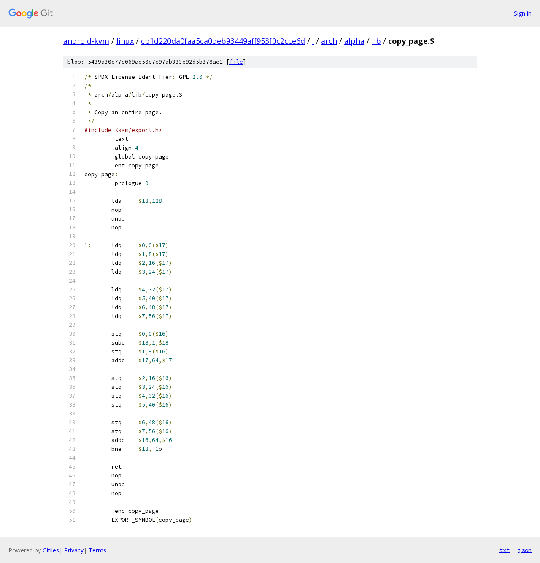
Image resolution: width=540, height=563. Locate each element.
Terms (97, 550)
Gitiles (51, 550)
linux (125, 41)
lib (376, 41)
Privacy (74, 550)
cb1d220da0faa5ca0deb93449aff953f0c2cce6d (223, 41)
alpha (354, 41)
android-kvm (86, 41)
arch (329, 41)
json (525, 550)
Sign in (523, 13)
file (236, 61)
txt (505, 550)
